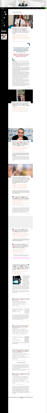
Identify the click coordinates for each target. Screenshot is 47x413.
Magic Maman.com (21, 180)
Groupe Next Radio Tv (24, 142)
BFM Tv (27, 141)
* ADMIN (14, 102)
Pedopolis (2, 8)
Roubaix (17, 182)
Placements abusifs (24, 31)
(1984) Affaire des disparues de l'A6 (16, 264)
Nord (17, 181)
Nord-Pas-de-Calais (21, 181)
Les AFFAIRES (23, 198)
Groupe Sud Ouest (20, 326)
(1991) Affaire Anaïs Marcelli (24, 264)
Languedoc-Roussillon (17, 104)
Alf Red (18, 41)
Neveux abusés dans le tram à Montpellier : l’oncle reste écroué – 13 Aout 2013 (20, 303)
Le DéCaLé (22, 104)
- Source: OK (19, 102)
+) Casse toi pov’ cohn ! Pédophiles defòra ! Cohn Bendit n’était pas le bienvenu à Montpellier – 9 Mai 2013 (21, 356)
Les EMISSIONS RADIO (3, 23)
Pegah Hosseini (26, 181)
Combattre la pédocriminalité (16, 350)
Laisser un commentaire (22, 41)
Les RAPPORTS (2, 19)
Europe (19, 103)
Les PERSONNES (14, 352)
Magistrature (26, 180)
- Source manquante (22, 298)
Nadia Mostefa (20, 31)
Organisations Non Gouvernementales (17, 144)
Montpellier (16, 31)
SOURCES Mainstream (24, 144)
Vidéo (13, 111)
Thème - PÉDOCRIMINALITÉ (22, 145)
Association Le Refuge (23, 141)
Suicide (25, 32)
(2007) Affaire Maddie (17, 266)
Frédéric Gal (18, 142)
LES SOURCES (16, 105)
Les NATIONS (26, 30)
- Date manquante (17, 298)
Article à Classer (24, 267)
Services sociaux (16, 32)
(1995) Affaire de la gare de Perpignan (17, 196)
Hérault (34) (24, 103)
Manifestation (18, 352)
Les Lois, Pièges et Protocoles (19, 30)
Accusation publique (23, 102)
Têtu (20, 159)
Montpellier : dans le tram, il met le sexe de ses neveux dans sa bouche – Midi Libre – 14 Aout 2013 (20, 331)
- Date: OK (16, 102)
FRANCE (22, 103)
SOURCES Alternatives (21, 32)
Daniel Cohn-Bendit (23, 350)
